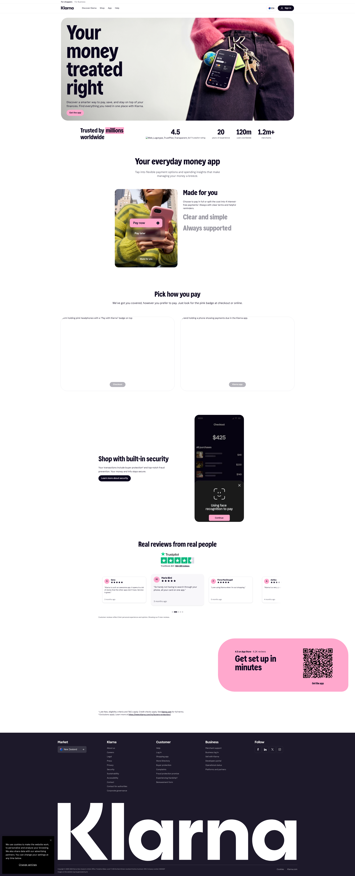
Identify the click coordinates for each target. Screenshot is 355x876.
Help (117, 8)
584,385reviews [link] (182, 566)
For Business (80, 2)
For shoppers (66, 2)
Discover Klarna (89, 8)
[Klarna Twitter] (272, 749)
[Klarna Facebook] (258, 749)
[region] (28, 855)
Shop (102, 8)
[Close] (51, 840)
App (110, 8)
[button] (271, 8)
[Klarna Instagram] (279, 749)
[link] (118, 354)
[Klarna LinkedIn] (265, 749)
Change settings (28, 865)
